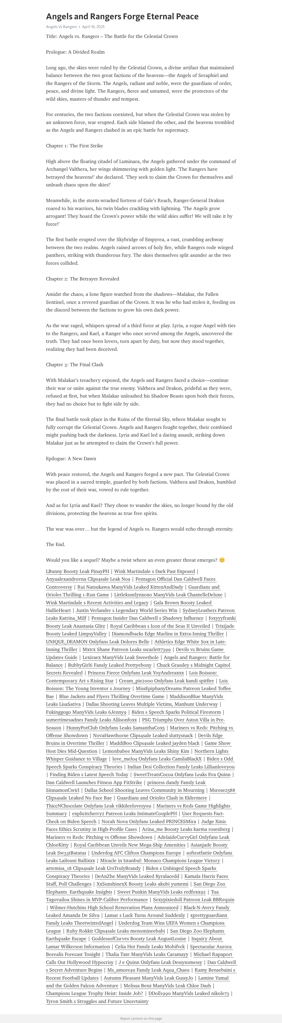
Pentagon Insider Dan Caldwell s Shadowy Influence (147, 618)
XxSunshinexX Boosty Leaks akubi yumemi (142, 884)
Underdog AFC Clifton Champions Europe (136, 853)
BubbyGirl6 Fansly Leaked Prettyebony (109, 665)
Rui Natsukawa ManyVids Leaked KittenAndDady (130, 587)
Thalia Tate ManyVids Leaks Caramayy (146, 954)
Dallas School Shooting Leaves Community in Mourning (144, 790)
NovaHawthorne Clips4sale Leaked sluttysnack (143, 735)
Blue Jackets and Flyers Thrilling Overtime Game (111, 696)
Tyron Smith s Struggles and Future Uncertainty (97, 1001)
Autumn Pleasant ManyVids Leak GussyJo (148, 978)
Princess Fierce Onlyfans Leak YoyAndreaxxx (136, 673)
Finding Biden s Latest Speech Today (89, 774)
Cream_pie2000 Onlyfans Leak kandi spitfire (166, 681)
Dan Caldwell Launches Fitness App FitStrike (94, 782)
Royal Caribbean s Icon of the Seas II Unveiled (160, 626)
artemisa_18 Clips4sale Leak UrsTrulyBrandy (93, 868)
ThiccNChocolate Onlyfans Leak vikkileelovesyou (98, 806)
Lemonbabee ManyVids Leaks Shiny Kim (145, 751)
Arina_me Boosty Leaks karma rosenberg (186, 829)
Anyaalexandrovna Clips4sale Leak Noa (88, 579)
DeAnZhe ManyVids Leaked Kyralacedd (137, 876)
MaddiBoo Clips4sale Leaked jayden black (154, 743)
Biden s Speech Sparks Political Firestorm (176, 712)
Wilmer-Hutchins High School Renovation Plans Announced (114, 908)
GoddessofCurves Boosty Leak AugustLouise (139, 939)
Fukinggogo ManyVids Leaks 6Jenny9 (86, 712)
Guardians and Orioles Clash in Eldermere (162, 798)
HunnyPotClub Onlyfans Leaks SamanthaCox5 (115, 728)
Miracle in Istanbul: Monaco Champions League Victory (160, 860)
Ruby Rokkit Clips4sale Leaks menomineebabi (115, 931)
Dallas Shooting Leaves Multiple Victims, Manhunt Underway (152, 704)
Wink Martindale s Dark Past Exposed (154, 571)
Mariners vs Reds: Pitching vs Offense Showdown (99, 837)
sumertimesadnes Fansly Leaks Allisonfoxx (91, 720)
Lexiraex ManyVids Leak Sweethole (121, 657)
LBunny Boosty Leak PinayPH (77, 571)
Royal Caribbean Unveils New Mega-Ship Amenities (129, 845)
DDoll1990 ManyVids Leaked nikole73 (188, 993)
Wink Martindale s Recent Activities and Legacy (97, 603)
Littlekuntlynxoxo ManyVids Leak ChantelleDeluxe (168, 595)
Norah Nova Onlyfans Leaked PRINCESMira (149, 821)
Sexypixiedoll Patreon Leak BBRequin (193, 900)
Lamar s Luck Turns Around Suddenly (145, 915)
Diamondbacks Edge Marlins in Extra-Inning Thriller (168, 634)
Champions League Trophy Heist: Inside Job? (94, 993)
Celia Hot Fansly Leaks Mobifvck (150, 947)
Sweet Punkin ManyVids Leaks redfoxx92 (161, 892)
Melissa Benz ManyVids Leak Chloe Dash (167, 986)
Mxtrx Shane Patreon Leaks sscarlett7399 (127, 649)
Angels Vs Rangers (61, 26)
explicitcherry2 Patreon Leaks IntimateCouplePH (124, 813)
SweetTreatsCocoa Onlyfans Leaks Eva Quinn (182, 774)
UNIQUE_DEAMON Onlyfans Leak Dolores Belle (97, 642)
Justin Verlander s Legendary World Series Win (126, 610)
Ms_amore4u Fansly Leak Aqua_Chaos (148, 970)
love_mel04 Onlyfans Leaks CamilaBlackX (157, 759)
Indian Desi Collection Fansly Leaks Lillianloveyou (181, 767)
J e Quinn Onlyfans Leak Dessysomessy (160, 962)
